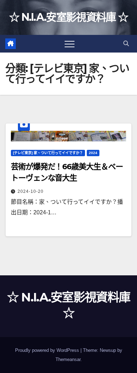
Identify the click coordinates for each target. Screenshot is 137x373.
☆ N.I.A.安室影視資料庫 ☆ (68, 17)
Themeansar (68, 359)
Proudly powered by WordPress (47, 350)
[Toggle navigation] (69, 44)
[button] (126, 44)
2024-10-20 (31, 191)
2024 (93, 153)
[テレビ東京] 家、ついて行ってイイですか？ (48, 153)
